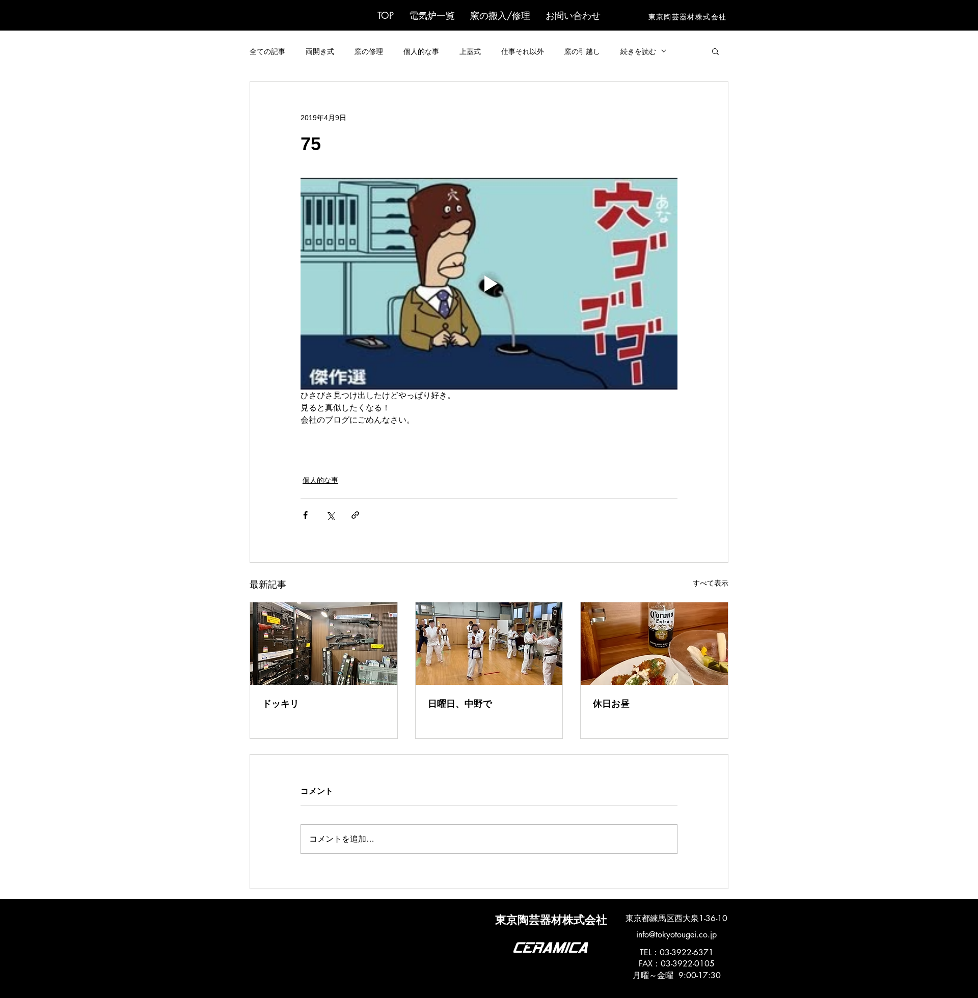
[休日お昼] (654, 643)
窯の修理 (369, 51)
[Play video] (489, 284)
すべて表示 (710, 583)
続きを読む (638, 51)
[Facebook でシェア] (305, 515)
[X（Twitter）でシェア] (330, 515)
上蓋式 (470, 51)
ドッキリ (280, 704)
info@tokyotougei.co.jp (676, 934)
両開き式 (320, 51)
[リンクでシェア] (355, 515)
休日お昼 (611, 704)
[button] (432, 15)
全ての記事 (267, 51)
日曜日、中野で (460, 704)
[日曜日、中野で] (489, 643)
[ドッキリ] (323, 643)
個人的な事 (421, 51)
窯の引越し (582, 51)
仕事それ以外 (522, 51)
